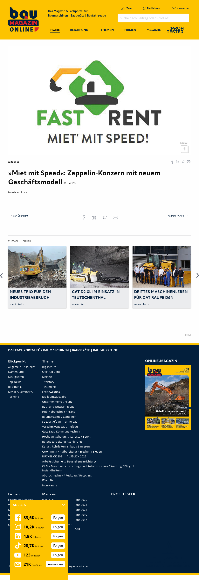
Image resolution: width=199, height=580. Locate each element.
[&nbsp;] (99, 100)
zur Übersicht (20, 215)
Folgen (58, 517)
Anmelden (55, 564)
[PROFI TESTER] (175, 29)
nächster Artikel (177, 215)
